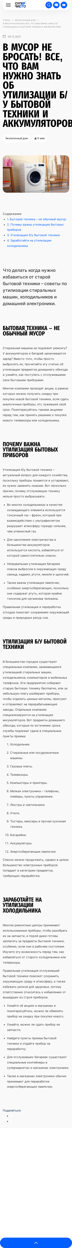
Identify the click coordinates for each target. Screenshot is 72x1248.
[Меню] (8, 5)
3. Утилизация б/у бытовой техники (33, 235)
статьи (6, 20)
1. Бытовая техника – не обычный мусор (36, 219)
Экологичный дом (25, 20)
